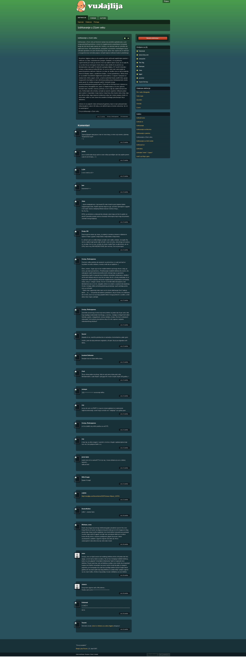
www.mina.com (144, 55)
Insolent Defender (88, 355)
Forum (93, 18)
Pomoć (92, 654)
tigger (140, 74)
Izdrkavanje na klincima (143, 129)
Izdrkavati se (140, 145)
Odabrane (89, 22)
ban (83, 185)
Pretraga (96, 22)
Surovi (84, 334)
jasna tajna (85, 457)
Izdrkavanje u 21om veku (91, 27)
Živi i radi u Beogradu (143, 92)
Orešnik (138, 103)
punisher (141, 78)
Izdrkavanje (140, 125)
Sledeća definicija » (152, 38)
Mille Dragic (86, 477)
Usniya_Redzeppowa (113, 116)
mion (83, 553)
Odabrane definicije (143, 88)
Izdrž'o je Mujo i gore (142, 156)
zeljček (84, 493)
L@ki (83, 169)
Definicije (82, 17)
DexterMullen (86, 509)
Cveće (138, 107)
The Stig (141, 62)
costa (83, 151)
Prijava (166, 1)
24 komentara (124, 116)
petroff (84, 131)
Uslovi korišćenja (80, 654)
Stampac (142, 66)
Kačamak (85, 602)
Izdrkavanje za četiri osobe (144, 141)
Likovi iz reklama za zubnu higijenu (103, 626)
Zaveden (139, 100)
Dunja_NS (85, 231)
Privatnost (87, 654)
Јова (83, 201)
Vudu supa (139, 96)
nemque (84, 389)
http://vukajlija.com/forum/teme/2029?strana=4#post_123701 (101, 496)
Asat (83, 371)
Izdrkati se (139, 122)
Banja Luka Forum (81, 648)
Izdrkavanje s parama (143, 133)
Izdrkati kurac (140, 118)
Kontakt (96, 654)
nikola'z (84, 584)
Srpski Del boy (143, 82)
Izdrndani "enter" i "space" (144, 152)
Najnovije (81, 22)
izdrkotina (139, 148)
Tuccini (84, 622)
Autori (103, 18)
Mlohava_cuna (86, 524)
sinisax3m (142, 59)
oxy (83, 405)
